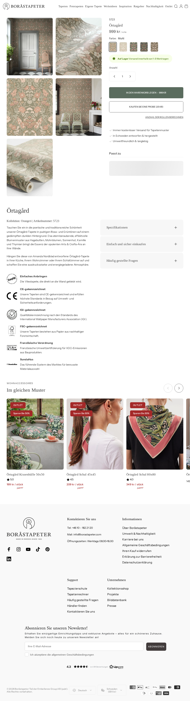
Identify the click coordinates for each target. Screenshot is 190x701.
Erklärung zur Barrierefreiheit (142, 556)
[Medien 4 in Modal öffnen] (79, 107)
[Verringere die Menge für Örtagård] (113, 76)
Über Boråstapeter (134, 528)
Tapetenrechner (78, 594)
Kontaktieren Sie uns (81, 611)
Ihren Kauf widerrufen (136, 551)
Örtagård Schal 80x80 (141, 474)
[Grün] (154, 47)
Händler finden (77, 606)
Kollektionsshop (118, 588)
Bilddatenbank (117, 600)
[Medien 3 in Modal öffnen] (30, 107)
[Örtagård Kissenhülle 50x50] (35, 434)
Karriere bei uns (132, 539)
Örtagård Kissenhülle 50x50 (26, 474)
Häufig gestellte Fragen (82, 600)
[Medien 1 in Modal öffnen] (30, 46)
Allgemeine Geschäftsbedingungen (145, 545)
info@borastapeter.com (87, 534)
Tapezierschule (77, 588)
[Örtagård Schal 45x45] (95, 434)
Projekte (113, 594)
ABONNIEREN (156, 646)
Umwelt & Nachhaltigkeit (138, 533)
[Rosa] (123, 47)
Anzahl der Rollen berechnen (164, 117)
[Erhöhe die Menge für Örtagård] (131, 76)
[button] (95, 666)
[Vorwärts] (178, 388)
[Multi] (113, 47)
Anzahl (113, 67)
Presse (111, 606)
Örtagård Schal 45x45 (81, 474)
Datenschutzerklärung (137, 562)
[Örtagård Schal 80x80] (154, 434)
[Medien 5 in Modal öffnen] (30, 167)
